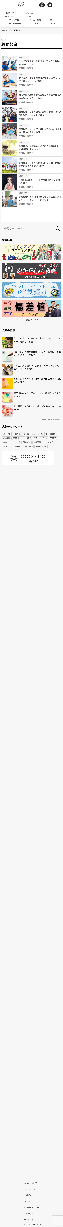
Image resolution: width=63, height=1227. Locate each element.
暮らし (53, 21)
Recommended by (48, 419)
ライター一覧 (29, 1189)
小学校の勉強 (40, 446)
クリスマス (7, 446)
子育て (53, 438)
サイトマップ (29, 1219)
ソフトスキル (37, 434)
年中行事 (7, 434)
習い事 (26, 434)
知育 (35, 438)
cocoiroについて (30, 1183)
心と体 (29, 14)
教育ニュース (8, 442)
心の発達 (7, 438)
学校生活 (17, 434)
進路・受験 (35, 21)
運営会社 (29, 1195)
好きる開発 (13, 21)
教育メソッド (18, 438)
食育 (18, 442)
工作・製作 (28, 446)
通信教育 (27, 442)
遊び (29, 438)
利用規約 (29, 1213)
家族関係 (37, 442)
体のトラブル (49, 442)
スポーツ (43, 438)
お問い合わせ (29, 1201)
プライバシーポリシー (30, 1207)
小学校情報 (50, 434)
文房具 (18, 446)
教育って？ (11, 14)
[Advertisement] (31, 502)
